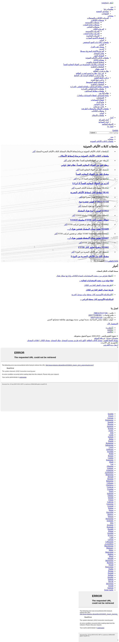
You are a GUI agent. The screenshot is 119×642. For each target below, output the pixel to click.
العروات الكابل (98, 29)
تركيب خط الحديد (97, 80)
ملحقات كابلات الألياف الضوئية (97, 58)
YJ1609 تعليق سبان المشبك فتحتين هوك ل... (88, 229)
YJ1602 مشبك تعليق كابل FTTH (93, 247)
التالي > (109, 261)
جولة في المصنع (102, 11)
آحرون (101, 49)
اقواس (101, 45)
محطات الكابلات (98, 111)
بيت (112, 7)
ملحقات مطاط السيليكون (94, 91)
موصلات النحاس (93, 27)
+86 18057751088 (95, 315)
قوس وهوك (99, 69)
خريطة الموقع (99, 338)
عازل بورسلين (98, 106)
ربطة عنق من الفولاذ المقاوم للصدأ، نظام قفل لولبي (85, 165)
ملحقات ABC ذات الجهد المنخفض (96, 42)
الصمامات (100, 98)
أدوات (102, 40)
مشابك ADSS (99, 60)
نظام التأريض (104, 93)
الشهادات (105, 14)
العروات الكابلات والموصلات (98, 18)
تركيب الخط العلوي (101, 78)
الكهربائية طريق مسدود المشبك (74, 340)
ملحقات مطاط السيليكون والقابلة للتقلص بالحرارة (89, 87)
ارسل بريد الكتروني (110, 345)
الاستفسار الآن (112, 324)
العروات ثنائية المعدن (91, 33)
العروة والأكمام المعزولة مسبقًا (92, 51)
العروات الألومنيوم (92, 31)
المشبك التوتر (99, 56)
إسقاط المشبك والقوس (95, 62)
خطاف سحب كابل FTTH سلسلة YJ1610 (89, 220)
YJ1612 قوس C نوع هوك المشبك (93, 210)
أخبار (111, 118)
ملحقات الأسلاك (98, 115)
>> (106, 261)
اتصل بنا (110, 126)
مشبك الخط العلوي (110, 340)
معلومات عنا (108, 9)
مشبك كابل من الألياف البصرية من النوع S (90, 256)
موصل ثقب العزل (97, 47)
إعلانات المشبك (33, 340)
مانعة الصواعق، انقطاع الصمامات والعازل (93, 95)
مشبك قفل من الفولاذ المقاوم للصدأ (92, 174)
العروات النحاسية (92, 36)
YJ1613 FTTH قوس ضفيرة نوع (94, 201)
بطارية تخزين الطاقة (101, 71)
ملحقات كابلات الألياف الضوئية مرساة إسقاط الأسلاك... (83, 156)
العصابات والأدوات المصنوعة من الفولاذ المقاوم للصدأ (83, 64)
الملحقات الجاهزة (97, 67)
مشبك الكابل (45, 340)
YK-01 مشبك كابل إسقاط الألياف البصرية (89, 192)
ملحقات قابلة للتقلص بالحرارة (92, 89)
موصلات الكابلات (97, 20)
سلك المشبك (56, 340)
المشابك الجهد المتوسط (95, 82)
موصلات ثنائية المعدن (91, 25)
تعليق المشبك (99, 53)
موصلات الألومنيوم (92, 22)
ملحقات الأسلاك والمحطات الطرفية (95, 109)
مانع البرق (100, 102)
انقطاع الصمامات (97, 100)
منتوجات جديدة (112, 338)
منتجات (110, 16)
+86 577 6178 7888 (101, 313)
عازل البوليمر (99, 104)
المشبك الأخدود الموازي (95, 38)
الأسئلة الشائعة (107, 124)
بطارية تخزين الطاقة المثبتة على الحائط (89, 76)
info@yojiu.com (96, 317)
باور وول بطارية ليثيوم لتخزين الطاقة (90, 73)
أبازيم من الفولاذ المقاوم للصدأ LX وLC (91, 183)
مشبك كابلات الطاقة (94, 340)
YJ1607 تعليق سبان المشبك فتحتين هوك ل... (88, 238)
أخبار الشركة (104, 120)
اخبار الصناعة (104, 122)
